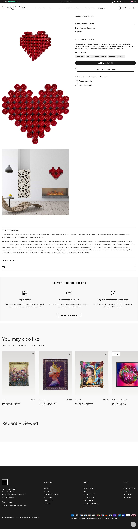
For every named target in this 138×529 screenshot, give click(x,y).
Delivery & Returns (88, 488)
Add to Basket (104, 63)
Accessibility (127, 497)
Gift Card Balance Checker (91, 503)
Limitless (5, 400)
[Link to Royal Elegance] (55, 374)
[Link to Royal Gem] (91, 374)
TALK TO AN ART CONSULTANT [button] (105, 69)
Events (69, 8)
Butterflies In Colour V (120, 400)
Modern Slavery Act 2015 (51, 494)
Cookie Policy (48, 497)
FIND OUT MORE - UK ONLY (69, 315)
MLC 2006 (47, 503)
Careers (46, 491)
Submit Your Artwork (129, 488)
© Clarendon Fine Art (8, 517)
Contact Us (126, 491)
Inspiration (90, 8)
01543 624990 (8, 502)
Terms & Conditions (89, 497)
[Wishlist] (124, 8)
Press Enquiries (127, 494)
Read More (82, 52)
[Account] (129, 8)
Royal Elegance (44, 400)
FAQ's (85, 491)
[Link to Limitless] (18, 374)
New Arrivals (48, 8)
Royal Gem (79, 400)
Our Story (47, 488)
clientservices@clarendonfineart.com (15, 505)
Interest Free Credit (89, 494)
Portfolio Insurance (88, 500)
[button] (135, 24)
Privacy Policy (48, 500)
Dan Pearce (80, 28)
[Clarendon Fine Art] (18, 482)
